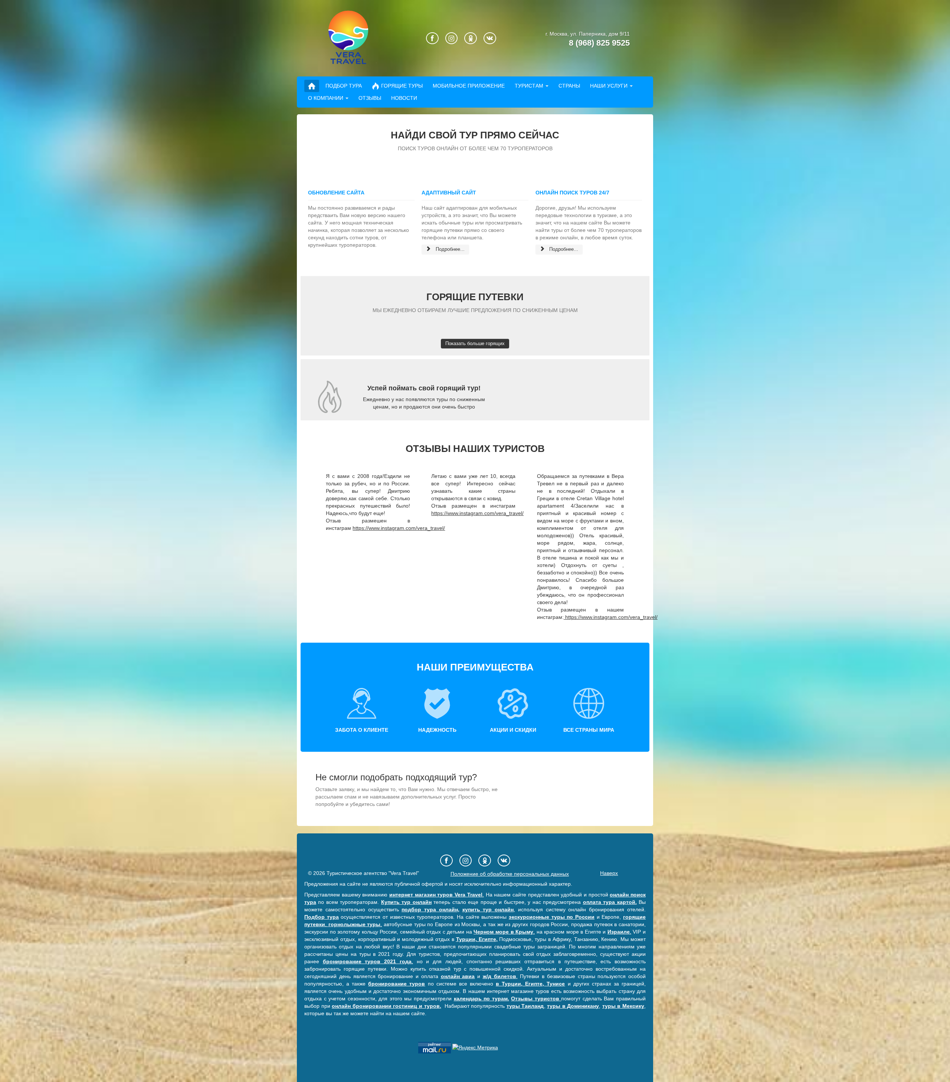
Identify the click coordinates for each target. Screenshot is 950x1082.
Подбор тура (343, 86)
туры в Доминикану (573, 1006)
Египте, (534, 984)
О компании (325, 98)
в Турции (508, 984)
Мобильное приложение (469, 86)
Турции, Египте (476, 939)
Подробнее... (449, 249)
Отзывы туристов (536, 998)
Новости (404, 98)
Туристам (529, 86)
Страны (569, 86)
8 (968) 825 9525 (599, 42)
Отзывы (369, 98)
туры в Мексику (623, 1006)
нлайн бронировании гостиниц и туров (387, 1006)
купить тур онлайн (488, 909)
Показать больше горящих (475, 343)
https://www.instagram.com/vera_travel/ (399, 528)
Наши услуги (609, 86)
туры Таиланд (525, 1006)
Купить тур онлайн (406, 902)
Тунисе (556, 984)
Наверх (609, 873)
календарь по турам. (481, 998)
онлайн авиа (458, 976)
